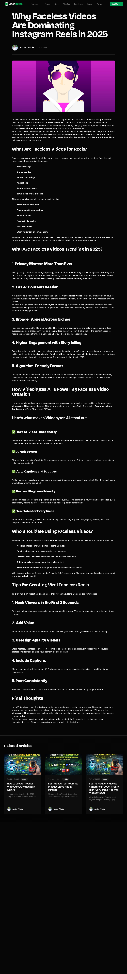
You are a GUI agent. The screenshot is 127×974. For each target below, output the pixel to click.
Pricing (47, 4)
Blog (57, 4)
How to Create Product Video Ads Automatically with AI (21, 786)
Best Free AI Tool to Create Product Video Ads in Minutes (63, 786)
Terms (89, 4)
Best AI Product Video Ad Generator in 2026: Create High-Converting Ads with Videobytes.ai (104, 788)
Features (34, 4)
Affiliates (66, 4)
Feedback (78, 4)
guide (24, 779)
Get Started (117, 4)
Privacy (100, 4)
